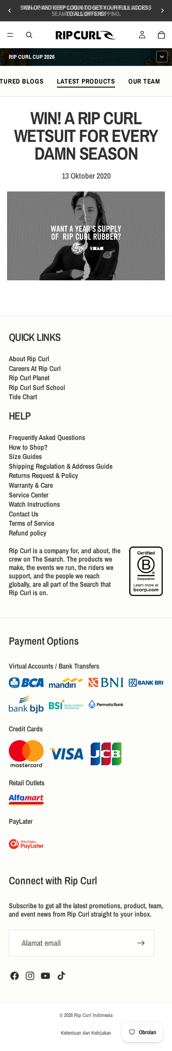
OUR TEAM (144, 81)
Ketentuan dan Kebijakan (86, 1032)
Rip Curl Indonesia (93, 1015)
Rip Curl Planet (29, 377)
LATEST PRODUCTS (86, 81)
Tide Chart (23, 396)
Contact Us (23, 514)
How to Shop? (28, 447)
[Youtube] (45, 976)
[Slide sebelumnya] (9, 10)
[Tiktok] (61, 976)
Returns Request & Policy (43, 475)
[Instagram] (30, 976)
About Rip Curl (29, 358)
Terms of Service (31, 523)
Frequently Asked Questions (47, 437)
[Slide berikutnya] (162, 10)
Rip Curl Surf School (37, 387)
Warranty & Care (31, 485)
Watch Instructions (34, 504)
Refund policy (27, 533)
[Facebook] (14, 976)
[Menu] (10, 35)
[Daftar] (141, 943)
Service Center (29, 495)
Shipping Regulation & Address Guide (60, 466)
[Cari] (29, 35)
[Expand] (162, 56)
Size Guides (25, 456)
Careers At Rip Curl (34, 368)
